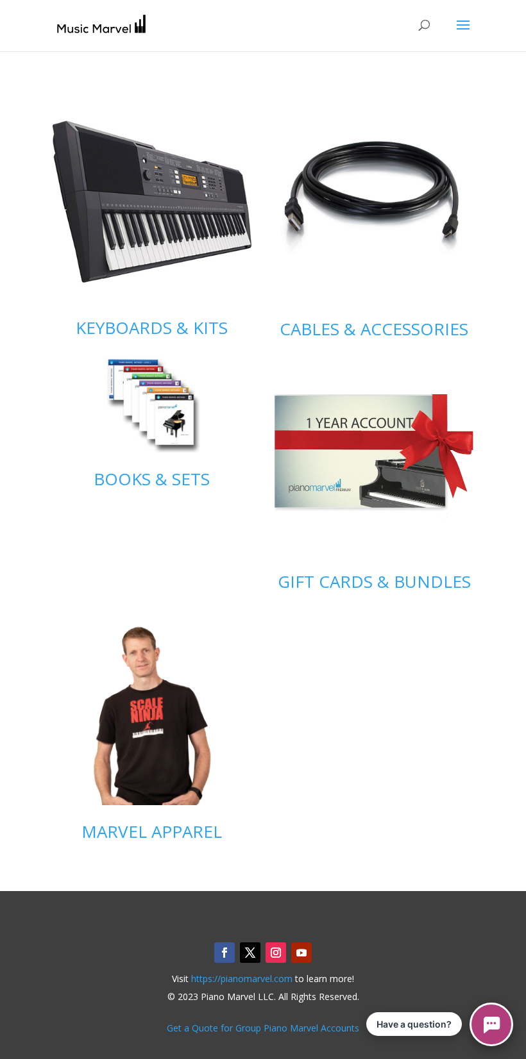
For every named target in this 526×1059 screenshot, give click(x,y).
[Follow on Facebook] (224, 952)
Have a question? (414, 1024)
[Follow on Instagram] (276, 952)
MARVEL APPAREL (151, 831)
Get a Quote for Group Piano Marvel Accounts (263, 1028)
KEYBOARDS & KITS (152, 327)
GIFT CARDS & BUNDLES (374, 581)
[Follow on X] (250, 952)
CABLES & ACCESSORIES (374, 328)
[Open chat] (491, 1024)
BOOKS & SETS (152, 478)
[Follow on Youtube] (301, 952)
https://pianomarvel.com (242, 978)
